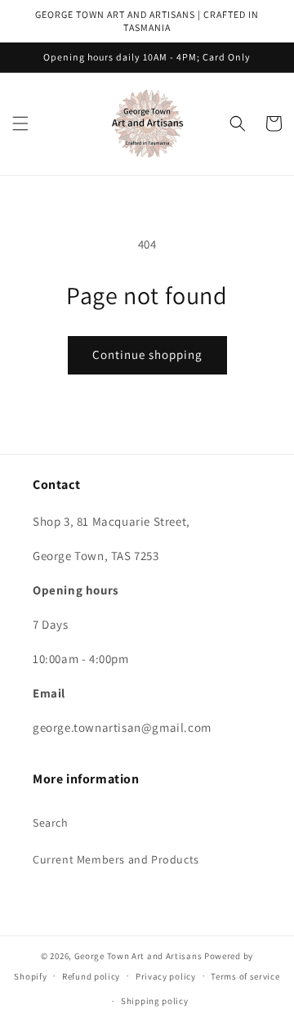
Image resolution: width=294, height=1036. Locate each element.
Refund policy (91, 976)
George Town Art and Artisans (138, 956)
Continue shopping (147, 354)
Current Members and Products (116, 859)
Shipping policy (155, 1001)
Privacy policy (166, 976)
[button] (20, 123)
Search (51, 822)
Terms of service (245, 976)
